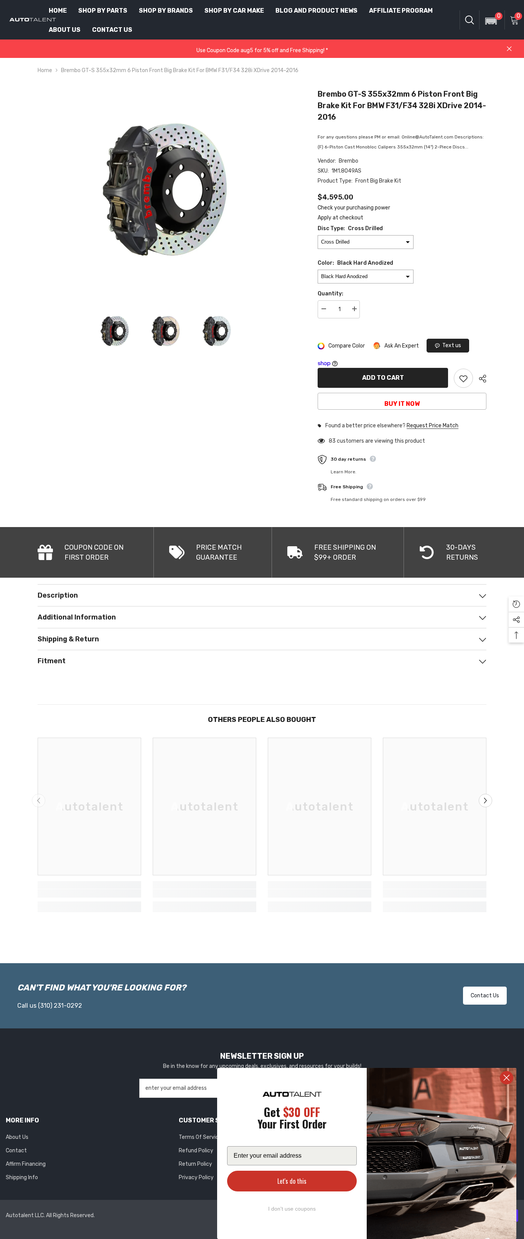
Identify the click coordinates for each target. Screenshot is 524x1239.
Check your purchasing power (354, 207)
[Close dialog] (506, 1077)
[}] (166, 189)
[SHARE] (479, 378)
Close (509, 49)
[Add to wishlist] (463, 378)
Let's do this (291, 1181)
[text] (292, 1119)
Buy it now (402, 403)
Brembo (348, 161)
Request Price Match (432, 425)
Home (45, 70)
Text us (451, 345)
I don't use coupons (292, 1209)
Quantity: (330, 293)
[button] (489, 16)
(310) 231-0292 (60, 1005)
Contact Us (485, 995)
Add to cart (383, 377)
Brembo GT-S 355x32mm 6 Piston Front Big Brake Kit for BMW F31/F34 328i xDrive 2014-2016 (402, 105)
